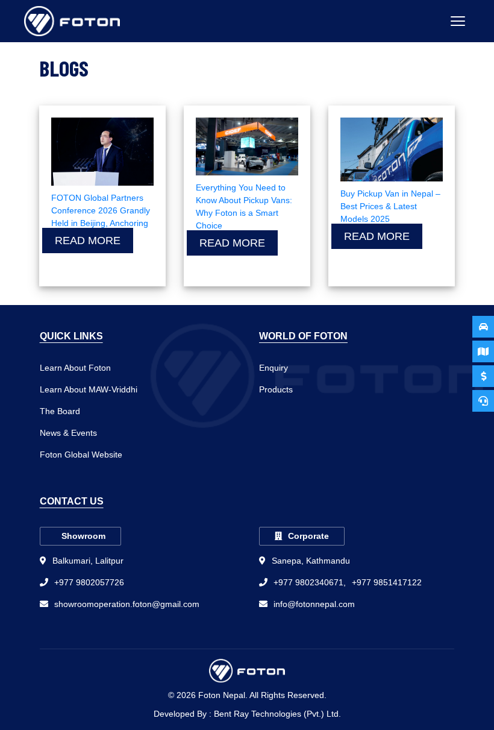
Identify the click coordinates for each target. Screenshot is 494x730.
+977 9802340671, (310, 582)
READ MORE (87, 240)
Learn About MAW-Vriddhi (88, 389)
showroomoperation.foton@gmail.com (126, 604)
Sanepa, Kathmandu (311, 560)
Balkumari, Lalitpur (88, 560)
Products (276, 389)
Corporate (308, 536)
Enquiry (273, 368)
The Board (60, 411)
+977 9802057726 (89, 582)
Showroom (83, 536)
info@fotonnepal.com (314, 604)
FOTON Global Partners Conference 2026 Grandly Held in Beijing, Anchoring (100, 210)
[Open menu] (458, 21)
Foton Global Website (81, 454)
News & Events (68, 433)
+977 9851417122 (387, 582)
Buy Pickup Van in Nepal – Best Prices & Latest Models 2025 (390, 206)
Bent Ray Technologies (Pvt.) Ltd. (277, 714)
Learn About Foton (75, 368)
